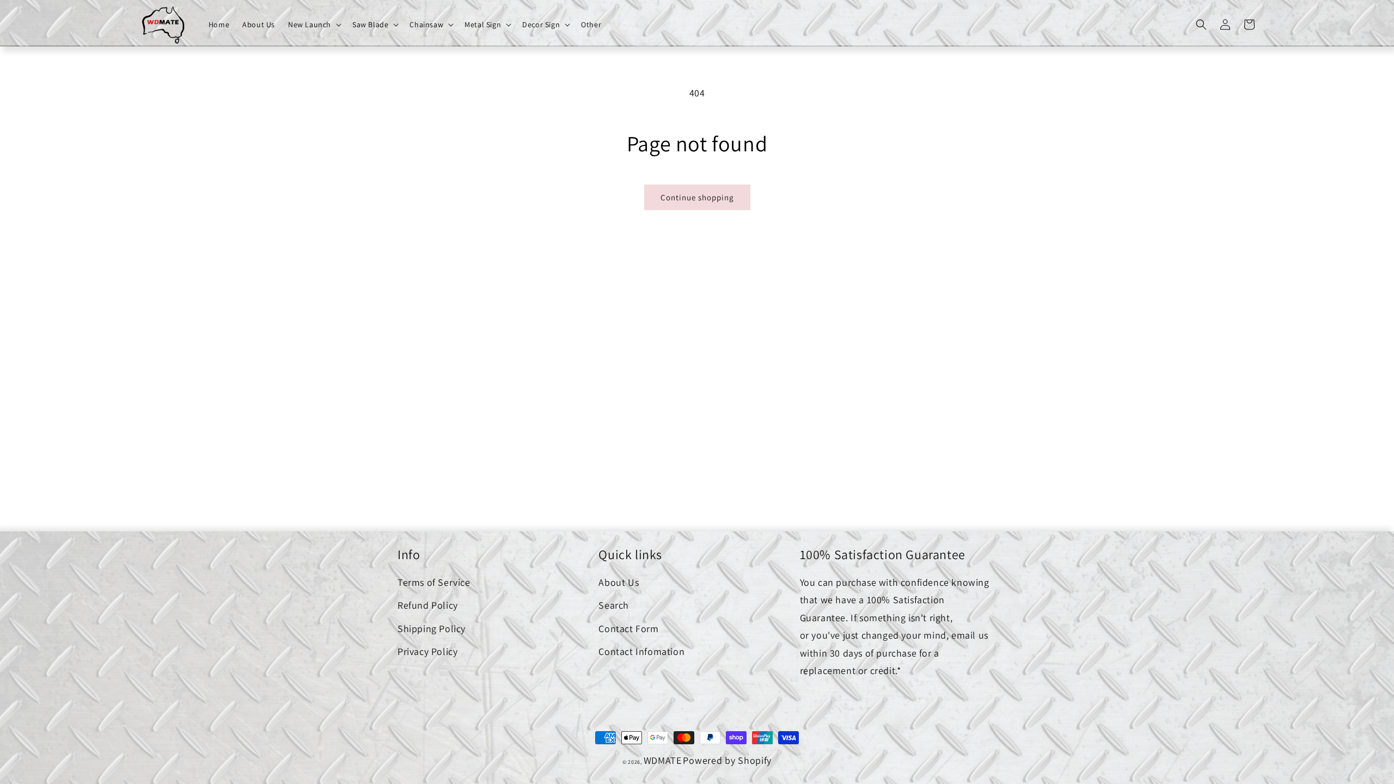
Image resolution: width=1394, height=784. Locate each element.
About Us (618, 582)
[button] (314, 24)
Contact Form (628, 628)
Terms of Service (434, 582)
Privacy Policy (427, 651)
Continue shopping (697, 197)
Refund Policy (428, 605)
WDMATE (663, 760)
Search (613, 605)
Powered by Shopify (727, 760)
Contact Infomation (641, 651)
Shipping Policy (432, 628)
